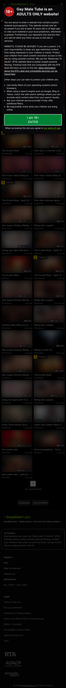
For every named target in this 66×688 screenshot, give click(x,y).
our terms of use (52, 128)
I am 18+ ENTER (33, 120)
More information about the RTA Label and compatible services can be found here (30, 71)
